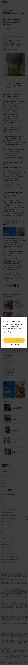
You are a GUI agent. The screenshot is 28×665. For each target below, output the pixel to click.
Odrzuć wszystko (14, 344)
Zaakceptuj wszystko (14, 340)
